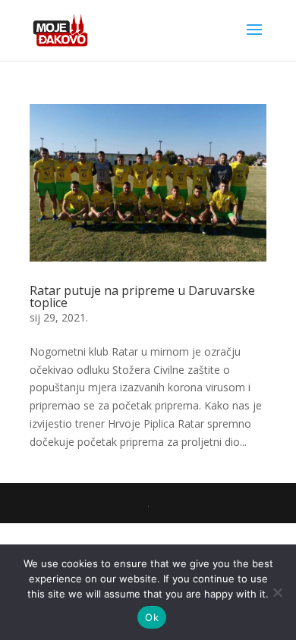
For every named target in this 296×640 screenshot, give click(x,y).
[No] (277, 592)
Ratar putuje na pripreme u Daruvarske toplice (142, 296)
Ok (152, 617)
